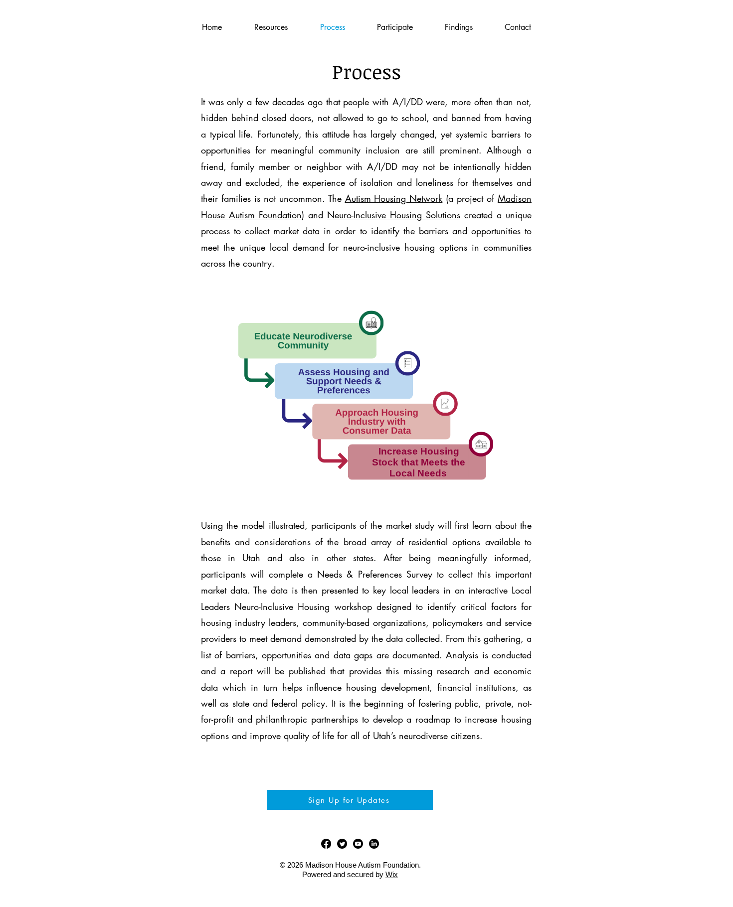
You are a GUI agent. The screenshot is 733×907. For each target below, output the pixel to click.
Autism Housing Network (394, 198)
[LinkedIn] (374, 844)
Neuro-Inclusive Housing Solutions (393, 215)
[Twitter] (342, 844)
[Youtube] (358, 844)
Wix (391, 874)
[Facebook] (326, 844)
